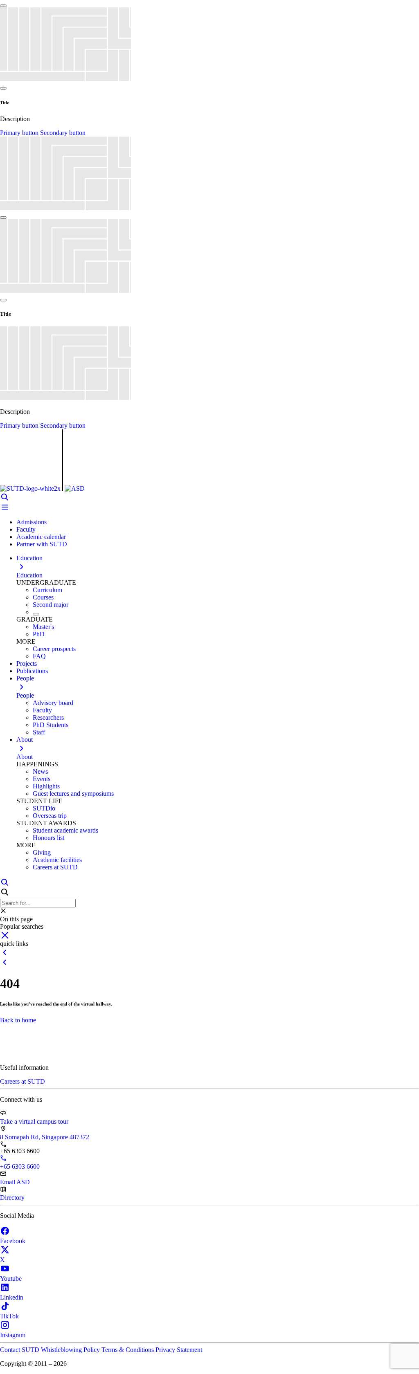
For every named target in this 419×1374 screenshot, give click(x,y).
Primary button (20, 132)
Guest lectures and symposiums (73, 793)
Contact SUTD (20, 1349)
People (25, 695)
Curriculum (47, 589)
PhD (39, 634)
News (40, 771)
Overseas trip (50, 815)
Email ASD (15, 1182)
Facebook (12, 1240)
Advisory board (53, 702)
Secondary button (63, 132)
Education (29, 575)
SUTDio (44, 808)
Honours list (48, 837)
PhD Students (50, 724)
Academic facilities (57, 859)
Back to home (18, 1020)
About (24, 756)
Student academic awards (65, 830)
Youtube (11, 1278)
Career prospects (54, 648)
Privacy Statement (178, 1349)
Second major (50, 604)
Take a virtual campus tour (34, 1121)
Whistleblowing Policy (71, 1349)
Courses (43, 597)
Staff (39, 732)
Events (41, 778)
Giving (42, 852)
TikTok (9, 1316)
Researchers (48, 717)
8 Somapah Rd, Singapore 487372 (44, 1137)
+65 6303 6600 (20, 1166)
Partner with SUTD (41, 544)
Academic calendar (41, 536)
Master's (43, 626)
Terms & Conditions (128, 1349)
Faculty (26, 529)
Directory (12, 1197)
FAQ (39, 656)
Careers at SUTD (55, 867)
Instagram (12, 1334)
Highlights (46, 786)
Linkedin (11, 1297)
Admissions (31, 522)
